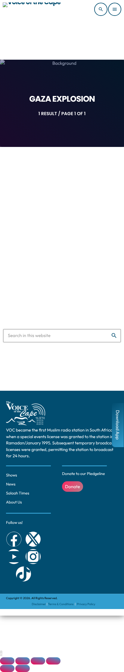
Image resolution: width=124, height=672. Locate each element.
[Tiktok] (23, 573)
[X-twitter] (33, 539)
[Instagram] (33, 556)
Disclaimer (39, 604)
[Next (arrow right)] (22, 668)
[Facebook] (13, 539)
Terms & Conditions (61, 604)
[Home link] (32, 9)
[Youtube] (13, 556)
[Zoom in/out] (7, 661)
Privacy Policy (86, 604)
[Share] (38, 661)
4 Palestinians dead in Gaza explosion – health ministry (62, 247)
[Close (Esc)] (53, 661)
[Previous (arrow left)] (7, 668)
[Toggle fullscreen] (22, 661)
